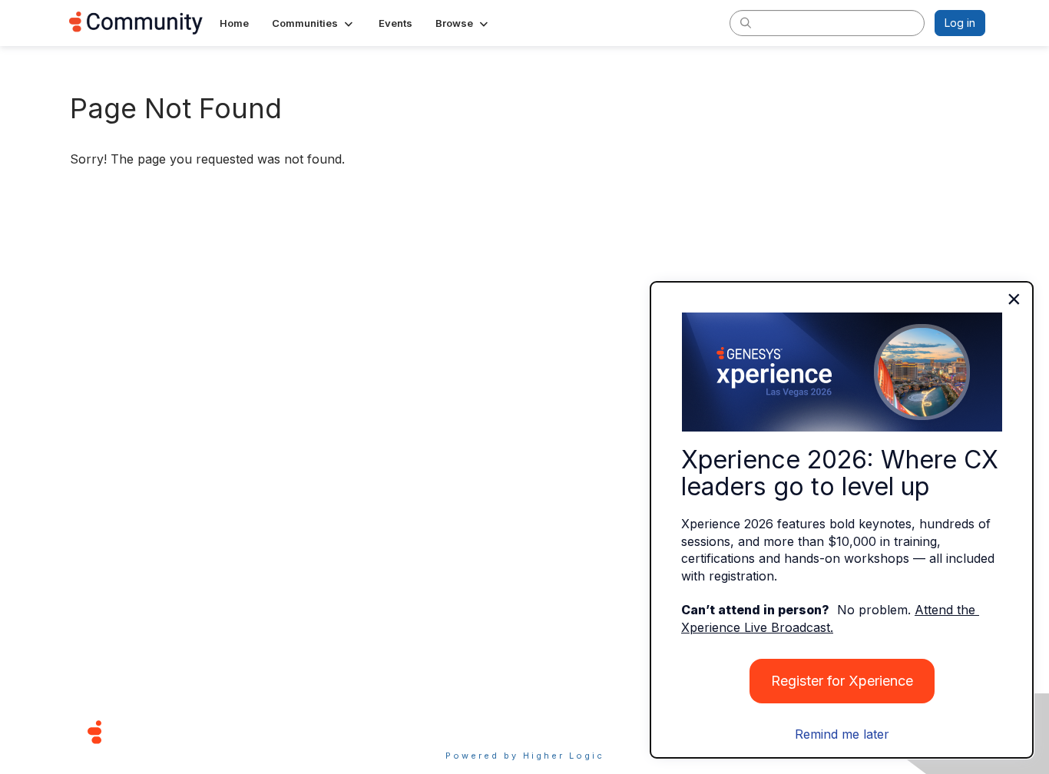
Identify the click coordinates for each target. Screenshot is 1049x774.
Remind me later (842, 734)
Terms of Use (470, 731)
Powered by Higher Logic (524, 755)
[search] (746, 22)
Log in (960, 22)
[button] (313, 23)
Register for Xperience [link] (842, 681)
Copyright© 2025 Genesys (200, 731)
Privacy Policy (574, 731)
